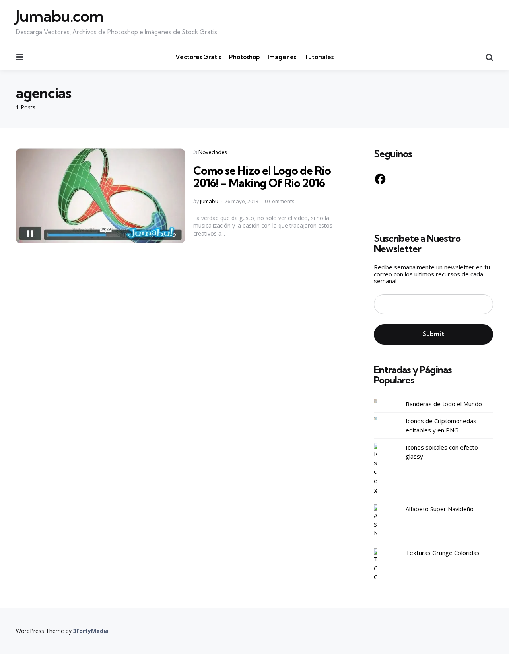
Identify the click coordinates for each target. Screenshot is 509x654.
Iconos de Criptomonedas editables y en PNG (441, 425)
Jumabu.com (59, 16)
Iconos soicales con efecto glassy (442, 451)
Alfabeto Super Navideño (440, 509)
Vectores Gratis (198, 57)
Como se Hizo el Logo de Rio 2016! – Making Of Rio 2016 (262, 177)
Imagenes (282, 57)
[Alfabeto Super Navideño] (382, 521)
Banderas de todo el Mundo (444, 404)
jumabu (209, 201)
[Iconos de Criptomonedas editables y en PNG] (382, 418)
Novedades (212, 152)
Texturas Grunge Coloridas (443, 553)
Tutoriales (319, 57)
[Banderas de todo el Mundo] (382, 401)
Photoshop (244, 57)
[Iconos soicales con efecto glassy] (382, 468)
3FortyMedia (91, 631)
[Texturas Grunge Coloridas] (382, 565)
